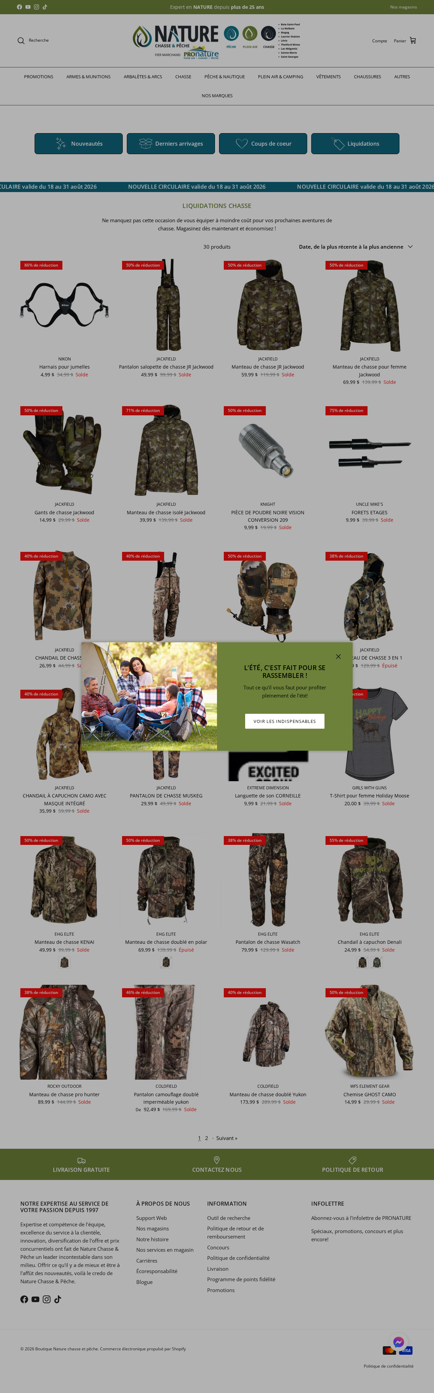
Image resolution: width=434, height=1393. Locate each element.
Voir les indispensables (285, 721)
